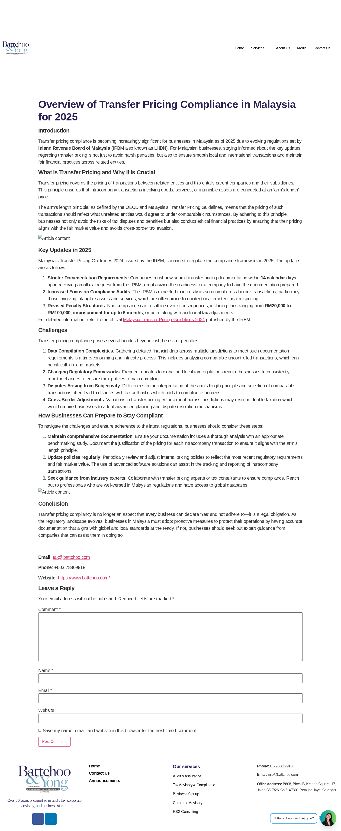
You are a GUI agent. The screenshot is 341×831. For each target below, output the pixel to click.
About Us (283, 48)
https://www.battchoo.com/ (84, 577)
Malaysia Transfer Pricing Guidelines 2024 (164, 319)
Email (45, 690)
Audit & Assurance (187, 776)
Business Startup (186, 794)
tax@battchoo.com (71, 557)
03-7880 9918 (275, 766)
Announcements (104, 780)
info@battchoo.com (277, 774)
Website (46, 710)
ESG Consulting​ (185, 812)
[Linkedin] (51, 819)
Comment (49, 609)
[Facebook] (38, 819)
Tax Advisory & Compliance (194, 785)
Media (301, 48)
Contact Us (322, 48)
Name (45, 670)
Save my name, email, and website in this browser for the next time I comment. (120, 730)
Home (239, 48)
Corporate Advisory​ (187, 803)
